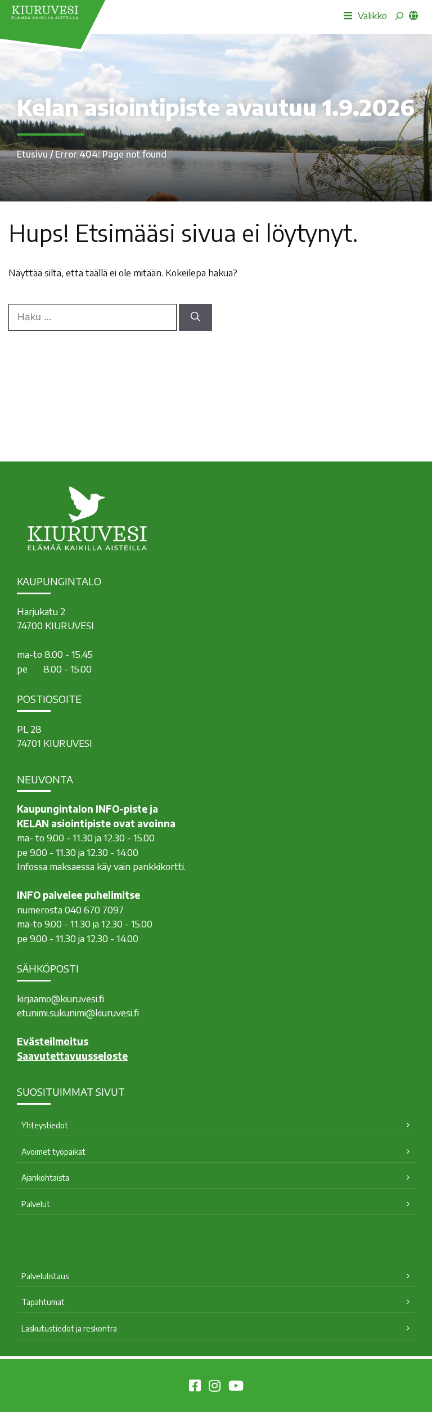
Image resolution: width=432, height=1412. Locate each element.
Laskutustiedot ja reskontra (69, 1328)
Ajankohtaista (45, 1177)
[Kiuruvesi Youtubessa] (236, 1387)
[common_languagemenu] (413, 15)
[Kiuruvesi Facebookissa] (195, 1387)
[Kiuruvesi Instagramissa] (214, 1387)
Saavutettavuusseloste (72, 1056)
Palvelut (35, 1204)
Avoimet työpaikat (53, 1152)
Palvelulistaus (45, 1276)
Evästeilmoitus (52, 1041)
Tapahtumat (43, 1302)
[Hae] (195, 317)
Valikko (372, 15)
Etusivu (32, 154)
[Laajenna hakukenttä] (399, 16)
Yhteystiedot (44, 1125)
